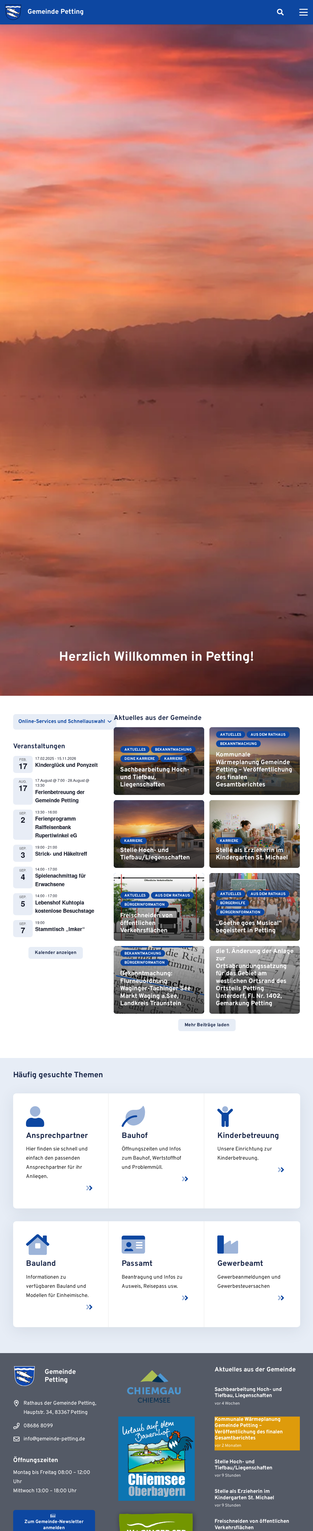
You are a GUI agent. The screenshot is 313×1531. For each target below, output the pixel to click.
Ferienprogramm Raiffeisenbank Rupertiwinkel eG (56, 827)
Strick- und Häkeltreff (61, 853)
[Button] (89, 1188)
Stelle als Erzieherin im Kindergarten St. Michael (252, 854)
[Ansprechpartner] (35, 1116)
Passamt (137, 1264)
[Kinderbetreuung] (225, 1116)
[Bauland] (38, 1244)
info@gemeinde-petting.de (54, 1439)
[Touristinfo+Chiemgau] (156, 1387)
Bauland (41, 1264)
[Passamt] (133, 1244)
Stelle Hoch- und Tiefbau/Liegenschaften (155, 854)
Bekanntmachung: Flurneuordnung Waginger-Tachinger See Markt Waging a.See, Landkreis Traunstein (155, 989)
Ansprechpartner (57, 1136)
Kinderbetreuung (248, 1136)
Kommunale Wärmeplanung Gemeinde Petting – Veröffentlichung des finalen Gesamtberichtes (254, 770)
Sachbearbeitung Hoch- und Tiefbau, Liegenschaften (154, 777)
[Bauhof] (133, 1116)
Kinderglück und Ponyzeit (66, 764)
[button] (280, 12)
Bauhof (135, 1136)
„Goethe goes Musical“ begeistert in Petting (249, 927)
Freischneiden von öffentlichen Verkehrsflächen (146, 923)
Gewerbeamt (240, 1264)
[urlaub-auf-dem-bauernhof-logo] (156, 1459)
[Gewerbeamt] (227, 1244)
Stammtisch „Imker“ (60, 929)
